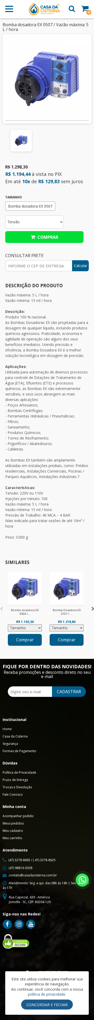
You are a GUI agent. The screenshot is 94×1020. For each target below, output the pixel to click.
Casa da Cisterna (15, 736)
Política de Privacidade (19, 772)
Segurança (10, 743)
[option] (21, 140)
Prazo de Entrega (15, 780)
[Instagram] (19, 924)
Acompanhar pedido (18, 816)
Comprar (46, 237)
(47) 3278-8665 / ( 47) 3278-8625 (32, 860)
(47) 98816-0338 (20, 868)
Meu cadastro (13, 830)
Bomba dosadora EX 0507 (30, 206)
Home (7, 729)
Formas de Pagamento (19, 751)
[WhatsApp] (82, 880)
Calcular (80, 265)
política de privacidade (46, 994)
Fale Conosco (13, 794)
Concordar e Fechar (47, 1004)
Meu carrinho (12, 838)
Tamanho (13, 197)
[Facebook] (7, 924)
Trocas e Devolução (17, 787)
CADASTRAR (69, 692)
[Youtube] (30, 924)
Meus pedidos (13, 823)
